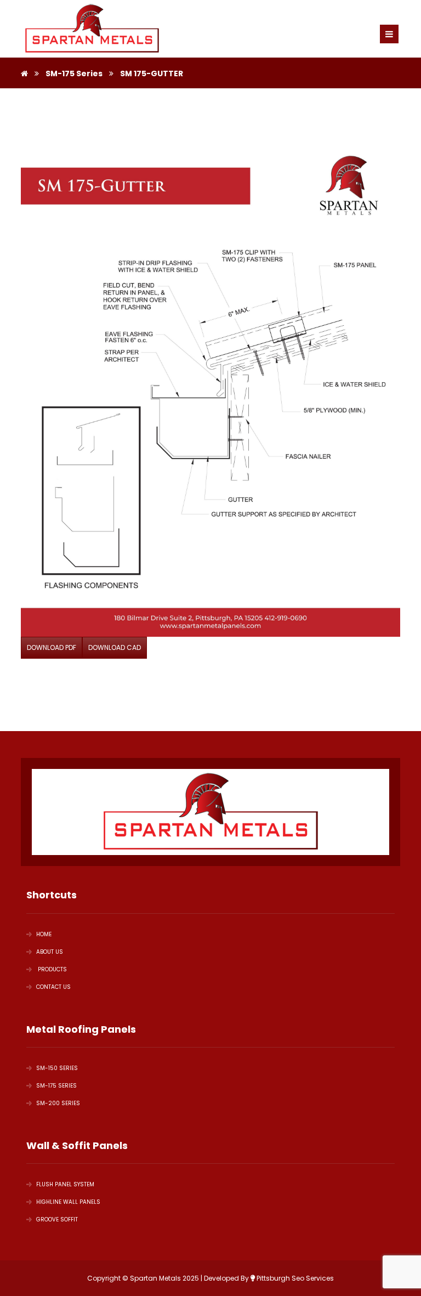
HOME (44, 934)
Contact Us (53, 987)
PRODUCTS (51, 969)
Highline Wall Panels (68, 1202)
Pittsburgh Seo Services (294, 1278)
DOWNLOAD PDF (51, 647)
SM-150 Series (57, 1068)
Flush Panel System (65, 1184)
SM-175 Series (56, 1086)
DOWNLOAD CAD (114, 647)
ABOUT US (49, 952)
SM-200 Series (58, 1103)
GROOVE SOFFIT (57, 1219)
